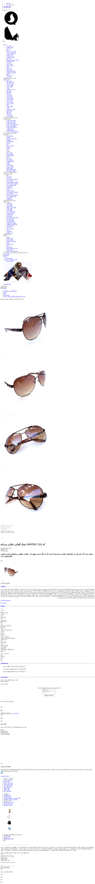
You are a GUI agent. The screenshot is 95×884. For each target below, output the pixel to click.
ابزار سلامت (10, 187)
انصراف (46, 695)
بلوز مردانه (9, 68)
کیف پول (9, 93)
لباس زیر (9, 62)
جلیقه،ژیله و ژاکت (11, 71)
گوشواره (9, 140)
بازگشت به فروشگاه (5, 713)
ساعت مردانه (10, 154)
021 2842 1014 (7, 836)
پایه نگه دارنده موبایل (12, 127)
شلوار (8, 74)
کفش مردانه (10, 100)
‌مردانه (8, 189)
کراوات (8, 162)
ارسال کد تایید (4, 858)
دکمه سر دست (10, 166)
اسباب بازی (9, 249)
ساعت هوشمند (10, 155)
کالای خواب (9, 209)
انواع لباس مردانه (8, 780)
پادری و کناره (10, 232)
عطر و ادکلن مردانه (11, 169)
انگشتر (8, 137)
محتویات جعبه (4, 677)
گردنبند (8, 142)
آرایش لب (9, 176)
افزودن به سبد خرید (5, 583)
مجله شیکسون (7, 796)
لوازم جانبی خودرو (11, 120)
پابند (7, 144)
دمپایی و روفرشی (11, 89)
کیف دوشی (9, 96)
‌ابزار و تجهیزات (10, 225)
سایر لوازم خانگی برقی (12, 217)
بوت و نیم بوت (10, 83)
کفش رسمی (10, 86)
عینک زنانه (9, 158)
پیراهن (8, 67)
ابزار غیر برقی (10, 228)
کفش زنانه (9, 81)
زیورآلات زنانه (10, 135)
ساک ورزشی (10, 99)
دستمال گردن (10, 165)
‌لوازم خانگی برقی (11, 211)
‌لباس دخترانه (10, 238)
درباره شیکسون (7, 795)
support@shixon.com (9, 838)
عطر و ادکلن (10, 168)
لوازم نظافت (10, 214)
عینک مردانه (9, 159)
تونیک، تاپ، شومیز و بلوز (13, 60)
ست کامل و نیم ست (12, 138)
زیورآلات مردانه (10, 145)
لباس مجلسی (10, 47)
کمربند (8, 164)
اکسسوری (9, 186)
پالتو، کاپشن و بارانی (11, 52)
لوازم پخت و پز (10, 213)
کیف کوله (9, 92)
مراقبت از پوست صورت (12, 182)
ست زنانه (9, 58)
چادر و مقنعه (10, 55)
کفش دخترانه (10, 239)
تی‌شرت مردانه (10, 65)
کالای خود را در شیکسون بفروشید (12, 798)
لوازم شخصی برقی (11, 185)
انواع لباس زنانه (7, 791)
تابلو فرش (9, 231)
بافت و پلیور (9, 69)
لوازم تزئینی (9, 204)
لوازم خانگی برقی (8, 785)
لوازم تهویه (9, 216)
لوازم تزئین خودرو (11, 123)
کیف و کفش (7, 788)
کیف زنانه (9, 90)
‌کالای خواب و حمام (11, 207)
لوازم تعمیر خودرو (11, 121)
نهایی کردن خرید (14, 713)
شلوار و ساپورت (10, 57)
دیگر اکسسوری (10, 161)
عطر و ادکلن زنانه (11, 171)
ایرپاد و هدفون (10, 128)
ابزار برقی (9, 227)
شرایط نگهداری (4, 663)
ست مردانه (9, 75)
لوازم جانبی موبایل (11, 126)
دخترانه (8, 237)
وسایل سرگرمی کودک (12, 251)
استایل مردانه (10, 261)
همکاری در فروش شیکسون (10, 799)
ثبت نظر (51, 695)
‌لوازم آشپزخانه (10, 218)
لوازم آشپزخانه (7, 787)
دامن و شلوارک (10, 61)
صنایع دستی (9, 206)
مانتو (8, 50)
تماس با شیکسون (8, 805)
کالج (8, 105)
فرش (8, 230)
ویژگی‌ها (3, 606)
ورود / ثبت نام (10, 4)
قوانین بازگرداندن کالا (9, 802)
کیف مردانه (9, 110)
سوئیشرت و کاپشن (11, 72)
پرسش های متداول (8, 803)
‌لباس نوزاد (9, 246)
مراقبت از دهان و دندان (12, 183)
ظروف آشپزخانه (11, 221)
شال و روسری (10, 54)
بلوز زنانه (9, 48)
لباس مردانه (10, 64)
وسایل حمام (9, 210)
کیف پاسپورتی (10, 97)
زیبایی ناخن (9, 178)
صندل (8, 88)
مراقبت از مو (10, 180)
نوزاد (8, 245)
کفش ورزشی (10, 85)
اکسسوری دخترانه (11, 241)
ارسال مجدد (6, 867)
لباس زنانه (9, 45)
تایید (2, 867)
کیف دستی (9, 95)
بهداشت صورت (10, 190)
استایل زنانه (9, 258)
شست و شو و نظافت (12, 224)
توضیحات (3, 586)
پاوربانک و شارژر (11, 130)
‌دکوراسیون (9, 203)
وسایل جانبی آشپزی (11, 223)
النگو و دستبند (10, 141)
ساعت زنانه (9, 152)
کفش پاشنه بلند (10, 82)
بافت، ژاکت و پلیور (11, 51)
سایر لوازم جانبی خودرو (12, 124)
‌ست (8, 149)
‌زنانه (8, 175)
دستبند (8, 147)
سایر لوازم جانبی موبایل (12, 131)
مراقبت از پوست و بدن (12, 179)
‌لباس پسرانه (10, 244)
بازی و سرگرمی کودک (12, 248)
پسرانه (8, 242)
